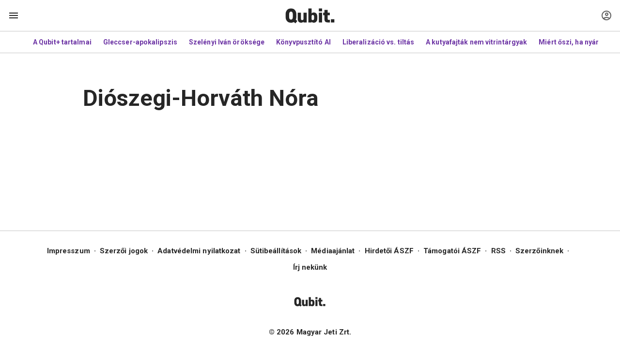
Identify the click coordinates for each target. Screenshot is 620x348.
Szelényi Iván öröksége (226, 42)
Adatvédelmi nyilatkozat (198, 250)
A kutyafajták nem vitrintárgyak (476, 42)
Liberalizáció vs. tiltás (378, 42)
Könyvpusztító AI (303, 42)
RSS (498, 250)
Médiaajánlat (333, 250)
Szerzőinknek (539, 250)
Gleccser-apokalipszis (140, 42)
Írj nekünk (310, 267)
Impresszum (68, 250)
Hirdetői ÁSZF (389, 250)
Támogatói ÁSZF (452, 250)
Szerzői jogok (124, 250)
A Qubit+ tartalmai (62, 42)
